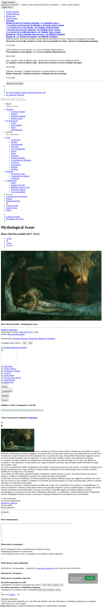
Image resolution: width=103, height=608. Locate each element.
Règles (14, 606)
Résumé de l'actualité (15, 84)
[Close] (2, 515)
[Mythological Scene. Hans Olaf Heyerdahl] (51, 320)
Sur (17, 603)
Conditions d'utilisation (26, 606)
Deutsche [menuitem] (38, 92)
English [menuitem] (17, 92)
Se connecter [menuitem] (11, 95)
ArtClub (12, 133)
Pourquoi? (32, 418)
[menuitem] (44, 92)
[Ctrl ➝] (7, 366)
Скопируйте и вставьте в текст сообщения (19, 590)
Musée (12, 105)
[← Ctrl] (14, 347)
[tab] (8, 238)
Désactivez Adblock (9, 503)
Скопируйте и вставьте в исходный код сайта (20, 585)
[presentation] (54, 248)
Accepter (90, 578)
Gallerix (12, 594)
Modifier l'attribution (9, 330)
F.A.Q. (13, 603)
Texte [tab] (9, 243)
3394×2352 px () (28, 332)
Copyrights (61, 606)
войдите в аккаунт (45, 568)
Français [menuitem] (30, 92)
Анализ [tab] (9, 245)
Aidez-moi (5, 603)
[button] (12, 12)
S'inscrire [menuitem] (20, 95)
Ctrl (24, 343)
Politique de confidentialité (46, 606)
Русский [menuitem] (9, 92)
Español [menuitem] (23, 92)
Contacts (22, 603)
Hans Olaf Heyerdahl (16, 334)
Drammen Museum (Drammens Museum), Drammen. (34, 338)
